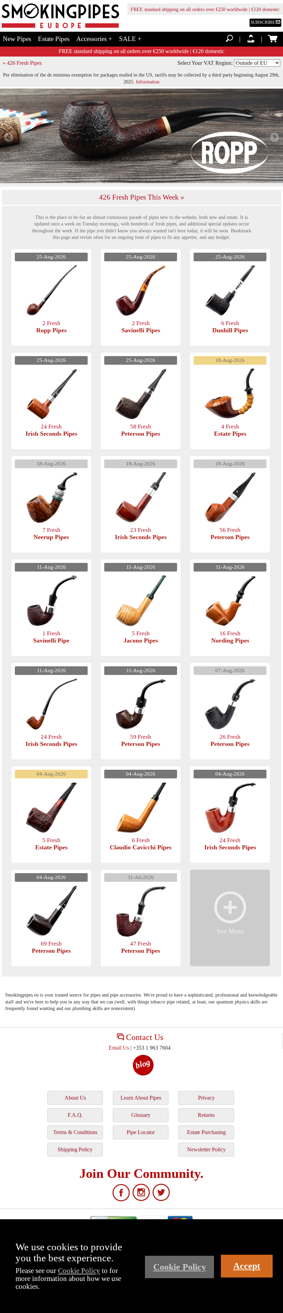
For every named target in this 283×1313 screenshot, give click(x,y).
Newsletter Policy (206, 1149)
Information (147, 81)
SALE (130, 38)
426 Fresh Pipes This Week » (141, 197)
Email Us (119, 1048)
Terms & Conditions (75, 1132)
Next (274, 137)
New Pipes (17, 38)
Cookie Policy (79, 1270)
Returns (206, 1115)
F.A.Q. (75, 1115)
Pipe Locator (141, 1132)
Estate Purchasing (206, 1132)
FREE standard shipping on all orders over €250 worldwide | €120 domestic (205, 9)
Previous (8, 137)
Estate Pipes (53, 38)
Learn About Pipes (140, 1098)
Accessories (94, 38)
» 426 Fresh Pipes (22, 63)
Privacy (206, 1098)
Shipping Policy (75, 1149)
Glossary (140, 1115)
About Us (75, 1098)
